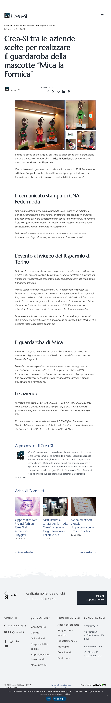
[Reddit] (58, 91)
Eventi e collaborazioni (19, 25)
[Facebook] (48, 91)
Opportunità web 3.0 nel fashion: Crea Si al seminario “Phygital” (26, 527)
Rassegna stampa (45, 25)
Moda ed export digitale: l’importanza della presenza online (82, 525)
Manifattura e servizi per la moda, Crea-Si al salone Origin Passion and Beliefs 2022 (55, 527)
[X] (53, 91)
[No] (107, 695)
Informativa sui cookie (61, 685)
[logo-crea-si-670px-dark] (15, 13)
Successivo (86, 552)
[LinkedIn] (63, 91)
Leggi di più (59, 699)
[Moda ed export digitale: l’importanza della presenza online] (83, 506)
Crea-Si (47, 445)
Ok (48, 699)
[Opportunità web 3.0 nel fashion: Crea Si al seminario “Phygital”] (27, 506)
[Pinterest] (68, 91)
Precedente (25, 552)
